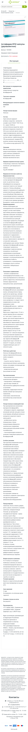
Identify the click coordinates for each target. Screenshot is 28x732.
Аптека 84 (3, 11)
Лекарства (11, 11)
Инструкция (14, 61)
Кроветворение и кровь (7, 12)
